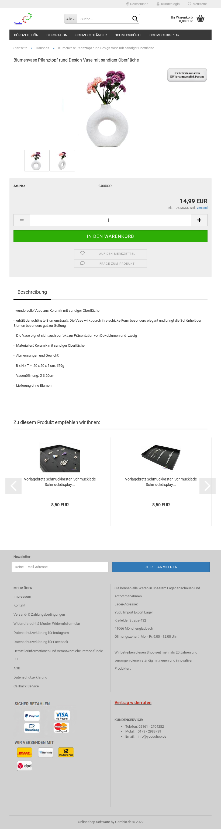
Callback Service (26, 686)
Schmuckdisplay (164, 35)
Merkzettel (199, 4)
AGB (16, 668)
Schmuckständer (91, 35)
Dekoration (56, 35)
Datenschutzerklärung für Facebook (40, 642)
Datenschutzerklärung (30, 677)
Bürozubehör (26, 35)
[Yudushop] (34, 19)
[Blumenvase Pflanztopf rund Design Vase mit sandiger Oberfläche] (110, 108)
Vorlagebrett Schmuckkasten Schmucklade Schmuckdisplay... (60, 482)
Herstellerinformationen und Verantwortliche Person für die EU (58, 655)
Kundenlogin (170, 4)
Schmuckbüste (128, 35)
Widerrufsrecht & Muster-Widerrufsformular (46, 624)
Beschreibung (32, 292)
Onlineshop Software (94, 822)
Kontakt (19, 605)
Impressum (22, 596)
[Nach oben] (206, 821)
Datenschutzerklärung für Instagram (41, 633)
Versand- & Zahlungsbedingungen (39, 614)
